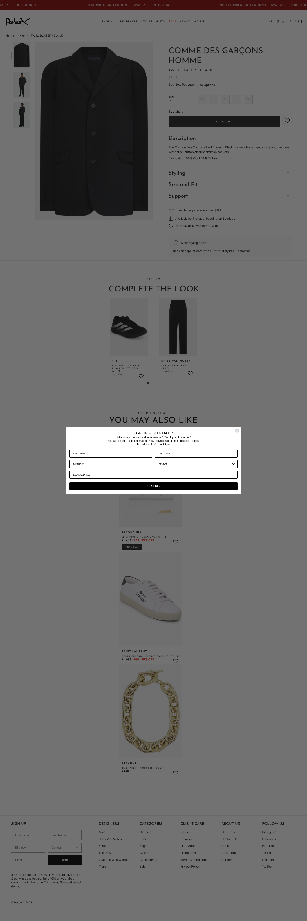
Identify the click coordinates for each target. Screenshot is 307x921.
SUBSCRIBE (153, 486)
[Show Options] (233, 464)
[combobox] (195, 464)
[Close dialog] (237, 430)
